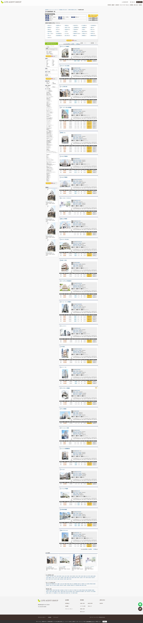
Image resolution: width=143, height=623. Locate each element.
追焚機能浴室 (49, 140)
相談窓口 (140, 4)
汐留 (57, 31)
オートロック (49, 161)
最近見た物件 (90, 603)
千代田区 (47, 576)
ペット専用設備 (50, 91)
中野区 (79, 576)
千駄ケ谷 (74, 591)
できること (127, 4)
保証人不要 (49, 97)
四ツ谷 (78, 590)
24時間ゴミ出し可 (50, 169)
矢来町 (79, 390)
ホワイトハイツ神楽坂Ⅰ (65, 46)
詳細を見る (89, 80)
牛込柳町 (84, 25)
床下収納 (48, 150)
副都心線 (74, 373)
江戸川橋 (78, 52)
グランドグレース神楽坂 (65, 388)
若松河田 (76, 25)
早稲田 (77, 92)
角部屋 (48, 180)
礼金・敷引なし (49, 52)
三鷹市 (65, 577)
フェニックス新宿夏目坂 (65, 448)
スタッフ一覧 (122, 4)
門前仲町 (76, 29)
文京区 (55, 576)
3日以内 (48, 83)
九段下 (86, 591)
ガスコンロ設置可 (50, 112)
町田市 (78, 577)
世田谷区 (73, 576)
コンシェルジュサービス (51, 172)
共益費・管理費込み (50, 53)
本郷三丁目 (67, 27)
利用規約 (49, 617)
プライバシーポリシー (69, 608)
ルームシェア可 (50, 113)
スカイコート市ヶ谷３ (64, 239)
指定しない (48, 82)
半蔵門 (53, 591)
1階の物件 (49, 175)
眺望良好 (48, 105)
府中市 (70, 577)
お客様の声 (117, 4)
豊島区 (85, 576)
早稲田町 (79, 369)
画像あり (48, 86)
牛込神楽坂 (93, 25)
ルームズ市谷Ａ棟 (63, 86)
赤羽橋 (75, 31)
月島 (83, 29)
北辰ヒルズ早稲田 (63, 218)
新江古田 (67, 35)
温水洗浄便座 (49, 142)
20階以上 (48, 177)
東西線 (74, 50)
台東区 (58, 576)
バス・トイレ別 (50, 139)
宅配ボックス (49, 163)
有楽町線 (74, 52)
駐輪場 (48, 129)
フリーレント (49, 107)
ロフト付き (49, 120)
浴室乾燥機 (49, 141)
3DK (47, 64)
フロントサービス (50, 168)
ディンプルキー (50, 165)
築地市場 (50, 31)
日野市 (87, 577)
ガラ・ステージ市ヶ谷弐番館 (65, 107)
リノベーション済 (50, 96)
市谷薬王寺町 (80, 88)
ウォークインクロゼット (51, 151)
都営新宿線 (75, 70)
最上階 (48, 178)
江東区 (63, 576)
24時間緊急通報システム (51, 164)
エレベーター (49, 127)
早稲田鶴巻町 (80, 179)
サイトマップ (55, 617)
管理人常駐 (49, 104)
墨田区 (60, 576)
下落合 (50, 585)
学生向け (48, 114)
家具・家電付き (50, 131)
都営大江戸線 (75, 51)
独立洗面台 (49, 147)
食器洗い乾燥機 (50, 136)
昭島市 (73, 577)
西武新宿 (47, 585)
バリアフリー (49, 101)
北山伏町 (79, 328)
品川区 (65, 576)
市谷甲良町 (79, 471)
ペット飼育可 (49, 90)
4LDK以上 (48, 66)
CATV (48, 157)
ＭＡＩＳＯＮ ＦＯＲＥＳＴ (65, 198)
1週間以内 (54, 83)
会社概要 (66, 606)
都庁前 (49, 25)
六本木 (92, 31)
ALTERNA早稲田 (63, 509)
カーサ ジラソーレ (49, 201)
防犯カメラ (49, 166)
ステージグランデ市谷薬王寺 (65, 280)
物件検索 (109, 4)
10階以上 (48, 176)
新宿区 (76, 48)
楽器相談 (48, 92)
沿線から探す (82, 603)
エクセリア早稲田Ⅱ (64, 156)
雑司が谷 (88, 591)
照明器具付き (49, 128)
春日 (57, 27)
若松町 (79, 158)
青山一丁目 (50, 33)
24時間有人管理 (50, 167)
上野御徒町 (76, 27)
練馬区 (94, 576)
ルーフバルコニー (50, 125)
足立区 (47, 577)
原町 (78, 450)
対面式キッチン (50, 138)
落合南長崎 (59, 35)
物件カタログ (82, 611)
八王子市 (56, 577)
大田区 (71, 576)
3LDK (53, 64)
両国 (49, 29)
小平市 (84, 577)
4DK (53, 65)
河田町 (79, 430)
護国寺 (56, 591)
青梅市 (68, 577)
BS (47, 156)
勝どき (92, 29)
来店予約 (101, 603)
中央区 (50, 576)
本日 (53, 82)
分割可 (48, 102)
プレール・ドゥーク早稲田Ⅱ (65, 301)
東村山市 (89, 577)
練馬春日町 (93, 35)
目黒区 (68, 576)
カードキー (49, 108)
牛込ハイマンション (64, 530)
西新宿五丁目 (77, 33)
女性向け (48, 116)
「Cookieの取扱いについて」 (90, 621)
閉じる (105, 621)
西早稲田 (78, 373)
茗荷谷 (64, 591)
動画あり (54, 86)
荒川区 (89, 576)
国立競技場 (59, 33)
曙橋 (78, 70)
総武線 (74, 113)
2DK (53, 62)
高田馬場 (77, 591)
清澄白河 (67, 29)
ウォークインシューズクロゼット (51, 153)
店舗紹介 (113, 4)
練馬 (75, 35)
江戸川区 (52, 577)
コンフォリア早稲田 (64, 488)
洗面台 (48, 143)
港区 (53, 576)
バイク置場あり (50, 130)
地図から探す (82, 608)
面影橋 (82, 585)
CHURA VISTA (63, 260)
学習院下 (58, 591)
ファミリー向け (50, 117)
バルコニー (49, 124)
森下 (58, 29)
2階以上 (48, 174)
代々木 (67, 33)
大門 (66, 31)
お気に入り (90, 606)
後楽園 (94, 591)
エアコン (48, 148)
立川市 (59, 577)
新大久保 (67, 591)
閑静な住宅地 (49, 94)
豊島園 (84, 35)
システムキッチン (50, 137)
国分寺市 (93, 577)
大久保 (92, 591)
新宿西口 (58, 25)
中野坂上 (84, 33)
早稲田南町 (79, 511)
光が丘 (49, 37)
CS (47, 155)
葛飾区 (50, 577)
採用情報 (131, 4)
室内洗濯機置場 (50, 118)
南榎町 (79, 48)
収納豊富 (48, 154)
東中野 (93, 33)
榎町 (78, 411)
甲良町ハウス (62, 132)
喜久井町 (79, 200)
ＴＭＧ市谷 (62, 346)
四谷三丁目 (72, 590)
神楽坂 (77, 50)
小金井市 (81, 577)
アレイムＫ (62, 469)
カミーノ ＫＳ (63, 367)
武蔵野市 (62, 577)
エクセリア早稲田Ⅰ (64, 177)
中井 (49, 35)
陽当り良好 (49, 93)
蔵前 (92, 27)
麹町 (51, 591)
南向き (48, 179)
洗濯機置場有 (49, 132)
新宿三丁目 (48, 591)
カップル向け (49, 115)
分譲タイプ (49, 103)
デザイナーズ (49, 95)
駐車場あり (49, 173)
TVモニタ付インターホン (51, 162)
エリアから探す (83, 606)
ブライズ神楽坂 (63, 408)
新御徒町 (84, 27)
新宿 (80, 591)
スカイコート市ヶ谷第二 (65, 65)
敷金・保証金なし (49, 51)
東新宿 (67, 25)
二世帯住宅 (49, 106)
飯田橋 (49, 27)
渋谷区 (77, 576)
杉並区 (82, 576)
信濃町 (62, 591)
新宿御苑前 (90, 590)
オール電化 (49, 126)
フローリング (49, 119)
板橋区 (92, 576)
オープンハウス (50, 109)
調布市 (76, 577)
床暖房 (48, 149)
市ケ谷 (77, 113)
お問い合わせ (136, 4)
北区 (87, 576)
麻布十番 (84, 31)
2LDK (47, 63)
